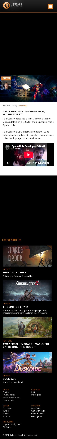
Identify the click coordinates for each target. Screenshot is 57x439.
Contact (6, 392)
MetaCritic (35, 408)
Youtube (6, 416)
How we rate (8, 400)
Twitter (6, 410)
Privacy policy (9, 394)
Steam (6, 413)
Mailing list (36, 394)
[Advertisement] (28, 44)
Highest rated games (12, 424)
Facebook (7, 408)
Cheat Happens (38, 413)
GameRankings (38, 410)
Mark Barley (22, 105)
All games (7, 427)
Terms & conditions (11, 397)
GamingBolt (36, 416)
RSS (33, 392)
